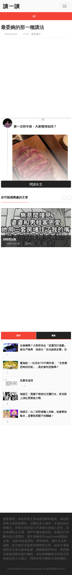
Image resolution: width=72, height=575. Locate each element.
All (34, 16)
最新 (54, 335)
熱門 (19, 335)
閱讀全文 (36, 184)
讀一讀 (11, 6)
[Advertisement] (36, 76)
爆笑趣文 (36, 33)
